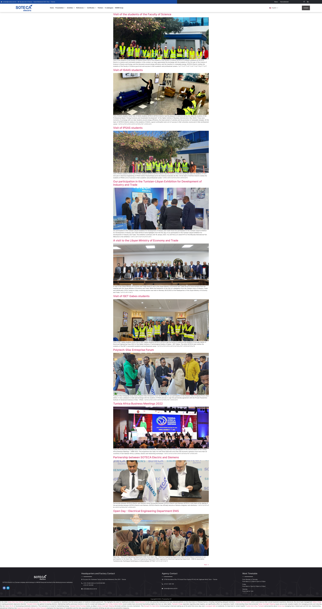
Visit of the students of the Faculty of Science (142, 14)
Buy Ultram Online (45, 602)
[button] (60, 8)
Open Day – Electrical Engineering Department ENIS (146, 511)
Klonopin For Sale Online (151, 606)
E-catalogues (109, 8)
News (276, 2)
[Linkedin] (8, 588)
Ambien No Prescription (243, 602)
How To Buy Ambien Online (113, 604)
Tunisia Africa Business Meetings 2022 (138, 403)
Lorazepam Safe (210, 606)
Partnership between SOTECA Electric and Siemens (146, 457)
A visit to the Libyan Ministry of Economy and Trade (145, 240)
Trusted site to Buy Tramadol (255, 606)
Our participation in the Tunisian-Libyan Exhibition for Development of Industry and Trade (157, 183)
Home (52, 8)
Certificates (91, 8)
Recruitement (284, 2)
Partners (100, 8)
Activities (70, 8)
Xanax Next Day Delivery (16, 602)
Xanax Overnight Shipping (267, 604)
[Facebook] (304, 1)
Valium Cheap (317, 602)
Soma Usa (281, 606)
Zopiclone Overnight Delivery (26, 608)
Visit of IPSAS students (128, 127)
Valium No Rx (9, 606)
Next (206, 564)
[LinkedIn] (308, 1)
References (80, 8)
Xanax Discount (140, 602)
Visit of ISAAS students (128, 70)
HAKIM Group (119, 8)
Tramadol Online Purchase (77, 606)
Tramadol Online (32, 604)
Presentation (59, 8)
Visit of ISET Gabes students (131, 296)
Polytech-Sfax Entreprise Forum (133, 349)
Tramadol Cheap (177, 604)
